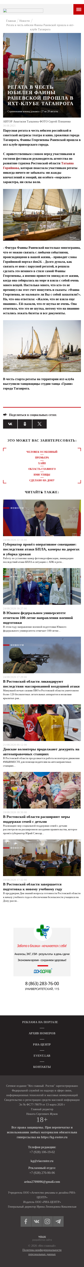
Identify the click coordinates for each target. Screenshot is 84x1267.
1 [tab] (42, 492)
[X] (39, 424)
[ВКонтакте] (10, 424)
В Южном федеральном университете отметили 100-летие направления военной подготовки (38, 618)
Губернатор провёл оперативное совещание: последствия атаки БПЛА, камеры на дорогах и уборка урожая (41, 549)
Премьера (42, 457)
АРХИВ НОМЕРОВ (42, 1033)
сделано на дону (42, 480)
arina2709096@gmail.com (42, 1181)
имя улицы (42, 474)
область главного (42, 469)
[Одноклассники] (25, 424)
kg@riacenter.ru (42, 1161)
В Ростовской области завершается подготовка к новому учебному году (32, 886)
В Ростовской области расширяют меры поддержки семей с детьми (36, 819)
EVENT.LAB (42, 1055)
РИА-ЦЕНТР (42, 1044)
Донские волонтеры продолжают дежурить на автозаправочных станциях (41, 751)
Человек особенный (42, 452)
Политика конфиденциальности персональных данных (42, 1252)
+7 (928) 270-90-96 (42, 1172)
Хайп (42, 463)
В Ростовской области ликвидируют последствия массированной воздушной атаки (41, 683)
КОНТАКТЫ (42, 1066)
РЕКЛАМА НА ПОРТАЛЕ (40, 1022)
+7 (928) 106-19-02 (42, 1152)
